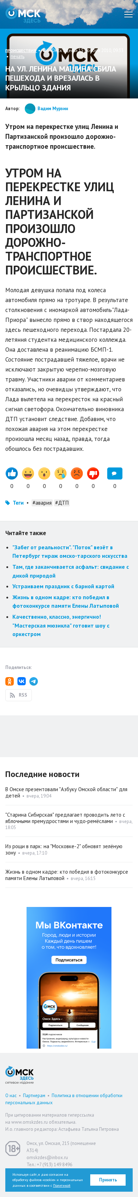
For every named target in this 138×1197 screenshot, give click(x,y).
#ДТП (62, 502)
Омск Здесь (23, 14)
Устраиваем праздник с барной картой (63, 586)
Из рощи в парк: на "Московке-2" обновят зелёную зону (63, 849)
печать (17, 56)
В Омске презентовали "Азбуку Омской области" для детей (66, 792)
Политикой (61, 1185)
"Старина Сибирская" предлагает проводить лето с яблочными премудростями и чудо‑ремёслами (65, 817)
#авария (42, 502)
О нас (11, 1096)
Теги (18, 502)
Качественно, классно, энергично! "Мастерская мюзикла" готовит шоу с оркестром (60, 625)
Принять (108, 1180)
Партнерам (34, 1096)
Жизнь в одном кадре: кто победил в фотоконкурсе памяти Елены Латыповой (66, 874)
